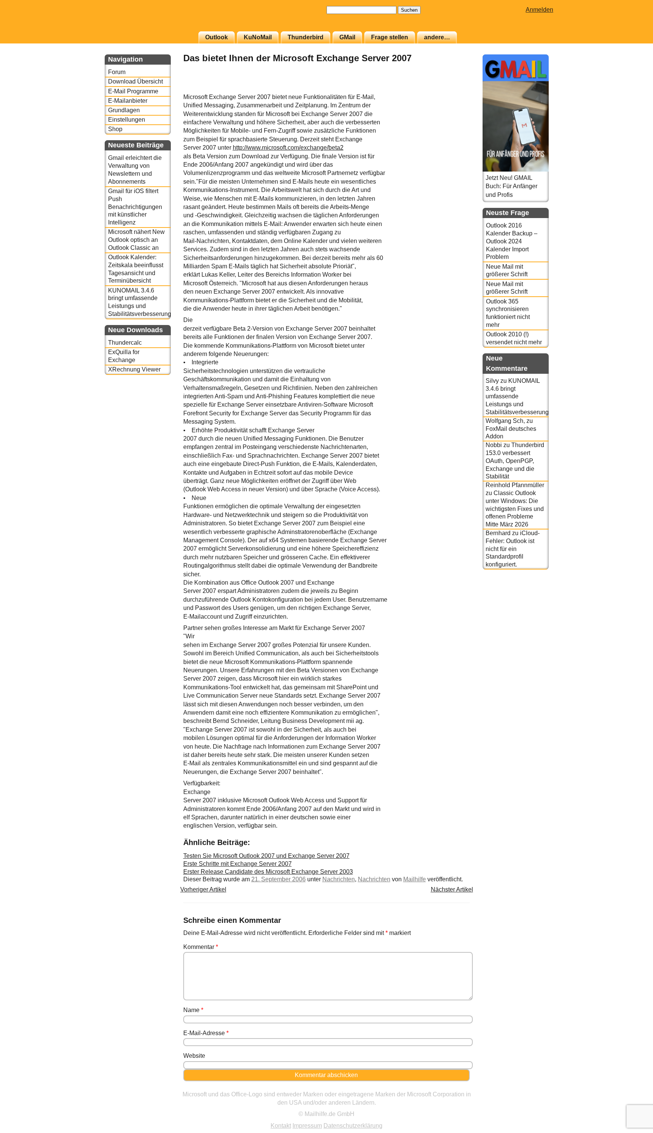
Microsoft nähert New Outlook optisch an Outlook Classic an (136, 240)
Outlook (216, 37)
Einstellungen (126, 119)
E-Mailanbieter (127, 101)
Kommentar (200, 947)
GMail (347, 37)
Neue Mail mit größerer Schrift (507, 270)
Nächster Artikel (452, 889)
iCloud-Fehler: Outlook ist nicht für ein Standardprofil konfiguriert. (513, 549)
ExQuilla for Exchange (123, 356)
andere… (437, 37)
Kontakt (281, 1125)
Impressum (307, 1125)
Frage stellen (389, 37)
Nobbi (494, 445)
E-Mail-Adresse (206, 1033)
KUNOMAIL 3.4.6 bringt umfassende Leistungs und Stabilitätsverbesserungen (139, 302)
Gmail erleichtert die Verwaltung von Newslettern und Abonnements (135, 169)
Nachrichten (338, 879)
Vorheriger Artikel (203, 889)
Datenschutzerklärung (352, 1125)
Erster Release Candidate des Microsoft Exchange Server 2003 (268, 871)
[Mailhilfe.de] (146, 19)
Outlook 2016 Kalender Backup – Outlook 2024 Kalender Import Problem (511, 241)
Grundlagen (124, 110)
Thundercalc (125, 342)
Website (194, 1056)
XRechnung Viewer (134, 369)
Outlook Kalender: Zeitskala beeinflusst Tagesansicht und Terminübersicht (135, 269)
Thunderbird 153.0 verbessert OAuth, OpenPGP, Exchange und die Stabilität (515, 461)
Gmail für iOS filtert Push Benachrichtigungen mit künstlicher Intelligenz (135, 207)
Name (193, 1010)
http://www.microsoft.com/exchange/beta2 (288, 147)
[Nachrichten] (451, 88)
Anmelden (539, 9)
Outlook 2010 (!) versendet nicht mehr (514, 338)
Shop (115, 129)
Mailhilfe (414, 879)
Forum (116, 72)
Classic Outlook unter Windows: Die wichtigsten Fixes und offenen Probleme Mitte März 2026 (515, 509)
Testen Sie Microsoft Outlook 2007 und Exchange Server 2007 (266, 856)
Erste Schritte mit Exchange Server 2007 (237, 864)
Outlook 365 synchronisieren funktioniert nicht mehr (508, 313)
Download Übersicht (135, 81)
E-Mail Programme (133, 91)
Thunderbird (305, 37)
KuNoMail (258, 37)
